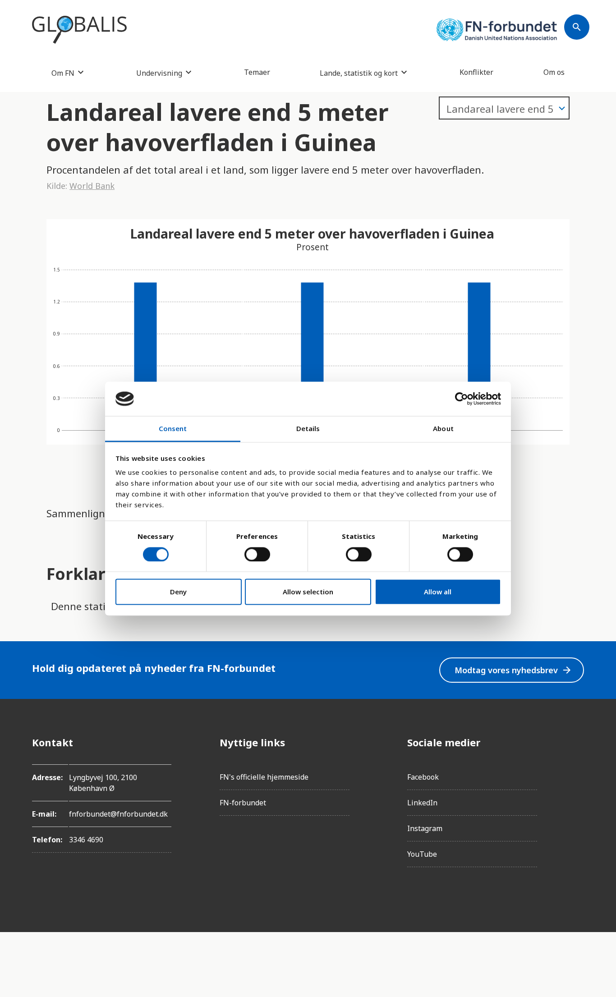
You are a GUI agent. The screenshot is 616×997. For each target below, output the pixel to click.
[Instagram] (577, 767)
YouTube (422, 854)
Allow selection (308, 592)
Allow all (437, 592)
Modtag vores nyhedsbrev (513, 670)
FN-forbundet (243, 803)
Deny (178, 592)
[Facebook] (577, 742)
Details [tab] (308, 428)
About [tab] (443, 428)
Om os (554, 72)
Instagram (424, 828)
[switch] (257, 554)
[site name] (79, 30)
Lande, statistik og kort (359, 73)
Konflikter (476, 72)
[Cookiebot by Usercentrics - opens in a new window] (461, 398)
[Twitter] (577, 793)
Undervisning (159, 73)
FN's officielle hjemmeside (264, 777)
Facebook (423, 777)
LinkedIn (422, 803)
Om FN (62, 73)
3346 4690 (86, 840)
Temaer (257, 72)
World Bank (92, 185)
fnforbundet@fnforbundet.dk (118, 814)
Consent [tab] (173, 428)
